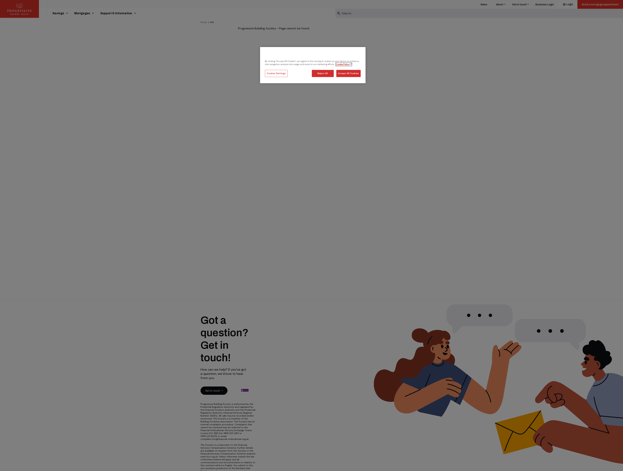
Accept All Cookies (348, 73)
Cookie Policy (342, 64)
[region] (313, 65)
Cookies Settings (276, 73)
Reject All (323, 73)
